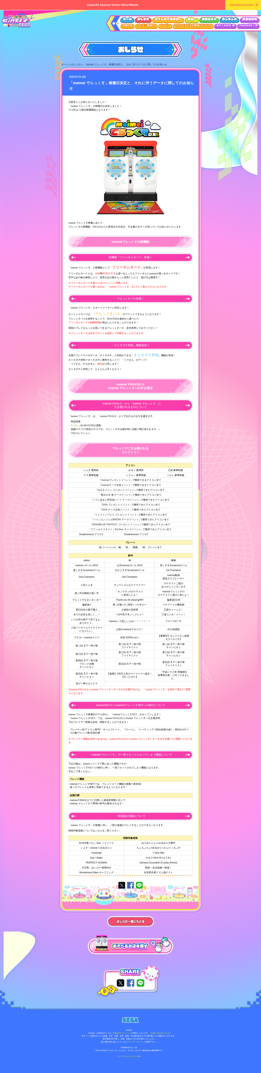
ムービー (165, 26)
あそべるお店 (225, 26)
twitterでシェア (121, 885)
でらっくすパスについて (193, 26)
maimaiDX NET (248, 26)
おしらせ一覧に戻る (130, 921)
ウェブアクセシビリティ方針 (129, 1056)
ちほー (192, 20)
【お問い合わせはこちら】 (160, 1033)
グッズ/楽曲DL (146, 26)
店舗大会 (127, 26)
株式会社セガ (130, 1020)
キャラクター (168, 20)
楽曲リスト (209, 20)
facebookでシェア (130, 885)
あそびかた (249, 20)
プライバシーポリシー (135, 1042)
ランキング (229, 20)
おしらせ (143, 20)
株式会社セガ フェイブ (122, 1033)
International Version (241, 5)
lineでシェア (139, 885)
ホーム (127, 20)
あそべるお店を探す (98, 936)
